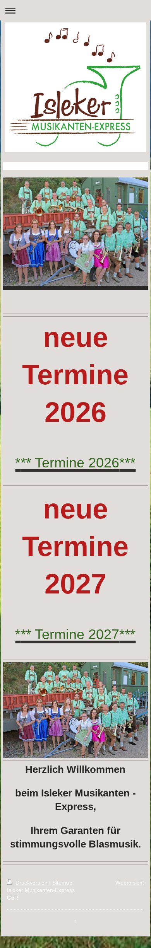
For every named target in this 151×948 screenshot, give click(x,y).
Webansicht (129, 883)
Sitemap (62, 883)
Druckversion (31, 883)
